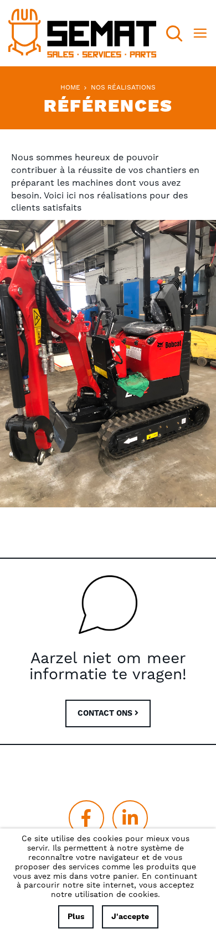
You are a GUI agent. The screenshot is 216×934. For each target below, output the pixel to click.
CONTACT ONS (106, 713)
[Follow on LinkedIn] (130, 818)
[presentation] (8, 363)
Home (71, 87)
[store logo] (82, 33)
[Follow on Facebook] (86, 818)
